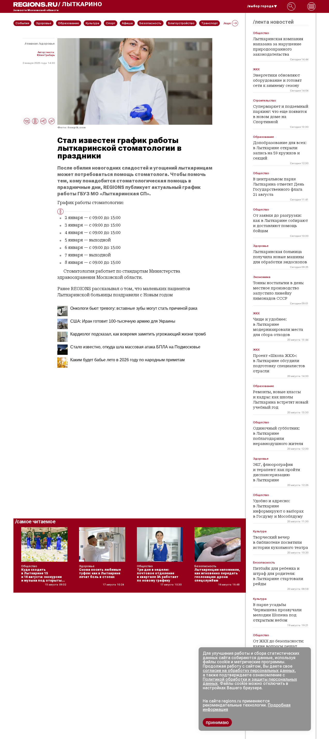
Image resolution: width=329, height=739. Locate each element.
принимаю (217, 722)
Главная (32, 43)
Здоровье (47, 43)
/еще (227, 23)
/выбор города (260, 6)
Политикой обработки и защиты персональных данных (250, 681)
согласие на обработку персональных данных (249, 670)
